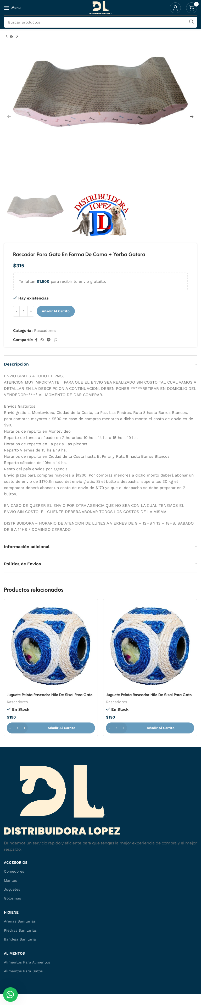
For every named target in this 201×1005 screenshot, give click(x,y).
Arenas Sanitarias (20, 921)
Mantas (10, 880)
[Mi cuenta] (175, 8)
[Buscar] (191, 22)
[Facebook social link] (36, 339)
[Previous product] (6, 36)
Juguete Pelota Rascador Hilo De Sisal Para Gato (49, 694)
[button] (51, 727)
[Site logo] (100, 7)
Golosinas (12, 898)
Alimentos (14, 953)
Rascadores (45, 330)
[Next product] (17, 36)
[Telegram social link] (48, 339)
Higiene (11, 912)
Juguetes (12, 889)
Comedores (14, 871)
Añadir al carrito (56, 311)
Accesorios (15, 862)
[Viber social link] (55, 339)
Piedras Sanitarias (20, 930)
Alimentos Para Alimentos (27, 962)
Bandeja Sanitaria (20, 939)
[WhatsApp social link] (42, 339)
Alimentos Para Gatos (23, 971)
